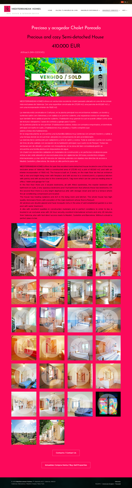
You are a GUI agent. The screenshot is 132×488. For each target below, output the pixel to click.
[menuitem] (50, 10)
